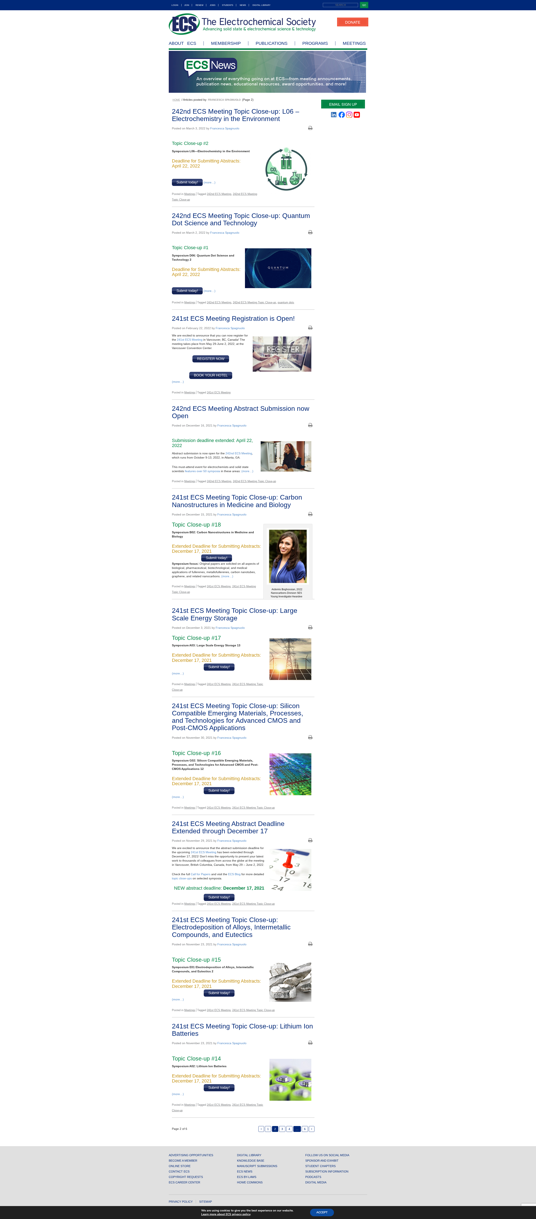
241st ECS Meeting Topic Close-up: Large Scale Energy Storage (234, 614)
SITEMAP (205, 1201)
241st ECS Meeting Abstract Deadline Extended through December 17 (228, 827)
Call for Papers (200, 874)
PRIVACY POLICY (181, 1201)
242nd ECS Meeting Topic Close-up (254, 302)
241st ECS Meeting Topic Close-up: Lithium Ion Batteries (242, 1029)
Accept (322, 1212)
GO (364, 5)
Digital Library (262, 5)
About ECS (182, 43)
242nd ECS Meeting (219, 194)
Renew (199, 5)
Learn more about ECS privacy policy (225, 1214)
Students (227, 5)
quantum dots (286, 302)
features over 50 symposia (202, 471)
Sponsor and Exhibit (322, 1160)
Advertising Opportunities (191, 1155)
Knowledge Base (250, 1160)
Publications (271, 43)
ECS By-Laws (246, 1177)
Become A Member (183, 1160)
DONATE (352, 22)
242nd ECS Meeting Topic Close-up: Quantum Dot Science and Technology (241, 219)
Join (186, 5)
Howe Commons (250, 1182)
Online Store (180, 1166)
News (243, 5)
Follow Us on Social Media (327, 1155)
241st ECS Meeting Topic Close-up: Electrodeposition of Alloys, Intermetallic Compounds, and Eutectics (231, 927)
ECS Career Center (184, 1182)
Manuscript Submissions (257, 1166)
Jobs (212, 5)
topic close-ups (182, 878)
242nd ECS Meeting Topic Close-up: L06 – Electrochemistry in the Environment (235, 115)
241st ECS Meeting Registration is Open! (233, 318)
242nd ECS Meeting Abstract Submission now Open (240, 412)
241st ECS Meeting (189, 339)
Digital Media (315, 1182)
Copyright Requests (186, 1177)
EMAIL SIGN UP (343, 104)
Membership (226, 43)
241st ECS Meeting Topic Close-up (253, 807)
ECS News (244, 1171)
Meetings (354, 43)
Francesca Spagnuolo (224, 128)
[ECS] (242, 24)
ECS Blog (234, 874)
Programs (315, 43)
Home (176, 99)
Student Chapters (320, 1166)
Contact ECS (179, 1171)
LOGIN (174, 5)
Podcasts (313, 1177)
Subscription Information (326, 1171)
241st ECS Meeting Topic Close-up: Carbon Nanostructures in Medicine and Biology (237, 501)
